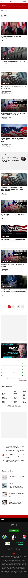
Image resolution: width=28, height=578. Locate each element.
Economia (6, 236)
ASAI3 (4, 363)
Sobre (2, 516)
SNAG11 (8, 7)
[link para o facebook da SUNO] (8, 549)
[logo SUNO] (13, 1)
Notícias (2, 10)
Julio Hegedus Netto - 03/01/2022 (9, 157)
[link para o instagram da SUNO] (16, 549)
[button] (23, 5)
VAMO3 (4, 369)
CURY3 (4, 375)
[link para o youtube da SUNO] (19, 549)
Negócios (6, 58)
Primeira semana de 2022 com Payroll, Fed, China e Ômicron (10, 160)
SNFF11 (22, 7)
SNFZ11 (3, 7)
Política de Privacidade (9, 516)
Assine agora (14, 530)
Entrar (24, 1)
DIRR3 (4, 372)
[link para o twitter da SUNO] (12, 549)
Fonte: (23, 380)
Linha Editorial (18, 516)
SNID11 (18, 7)
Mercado (6, 184)
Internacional (7, 33)
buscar (15, 5)
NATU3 (4, 366)
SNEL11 (13, 7)
